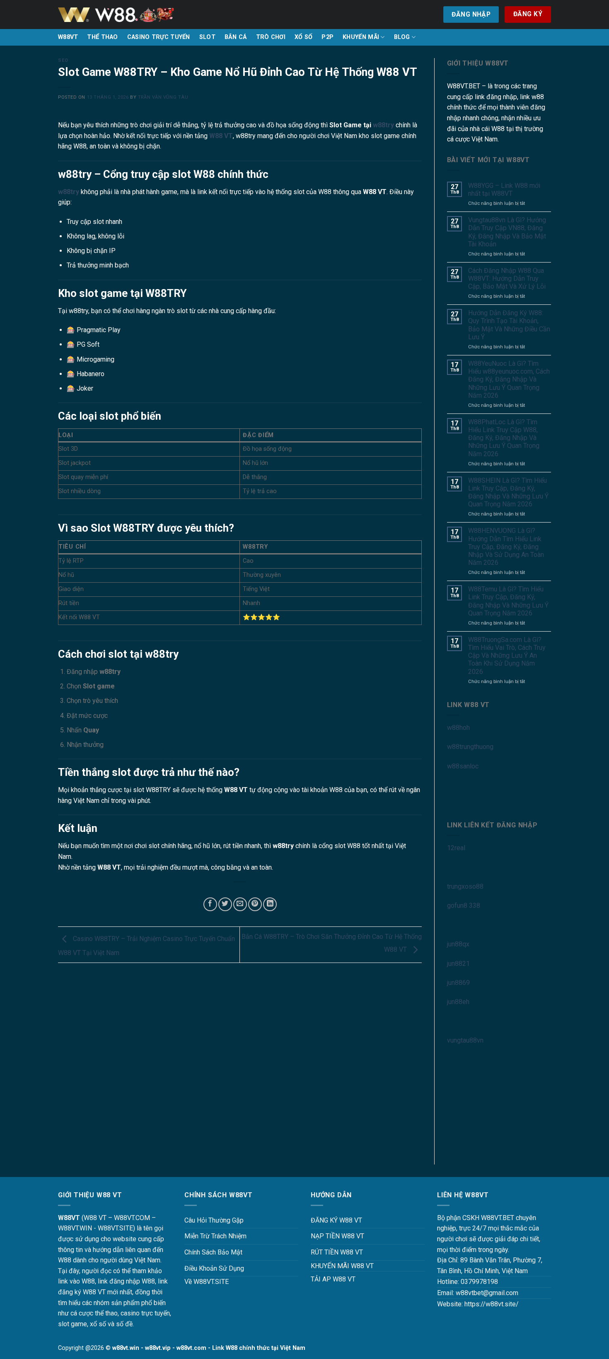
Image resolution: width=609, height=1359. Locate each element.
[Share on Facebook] (210, 904)
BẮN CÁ (236, 37)
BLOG (402, 37)
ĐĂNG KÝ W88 (332, 1220)
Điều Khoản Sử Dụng (214, 1268)
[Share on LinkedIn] (270, 904)
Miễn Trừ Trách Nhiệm (215, 1236)
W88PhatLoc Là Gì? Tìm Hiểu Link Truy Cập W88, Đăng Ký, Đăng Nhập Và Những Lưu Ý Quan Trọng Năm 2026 (503, 438)
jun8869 (458, 983)
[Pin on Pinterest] (255, 904)
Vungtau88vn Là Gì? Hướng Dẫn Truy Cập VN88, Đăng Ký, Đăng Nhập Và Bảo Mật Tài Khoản (507, 232)
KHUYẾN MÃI (361, 37)
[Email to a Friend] (240, 904)
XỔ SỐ (303, 37)
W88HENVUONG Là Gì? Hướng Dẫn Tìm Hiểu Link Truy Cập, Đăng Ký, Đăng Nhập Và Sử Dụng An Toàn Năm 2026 (506, 546)
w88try (383, 125)
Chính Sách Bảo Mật (213, 1252)
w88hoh (458, 728)
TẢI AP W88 (328, 1279)
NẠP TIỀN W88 (333, 1236)
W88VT (68, 37)
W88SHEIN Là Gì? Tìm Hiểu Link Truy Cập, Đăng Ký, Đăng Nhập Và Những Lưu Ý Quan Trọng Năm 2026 (508, 492)
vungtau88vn (465, 1040)
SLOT (207, 37)
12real (456, 848)
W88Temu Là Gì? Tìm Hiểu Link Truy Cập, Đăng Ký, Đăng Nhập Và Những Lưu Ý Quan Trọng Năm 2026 (508, 601)
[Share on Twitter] (225, 904)
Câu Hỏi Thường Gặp (214, 1220)
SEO (63, 60)
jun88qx (458, 944)
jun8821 (458, 964)
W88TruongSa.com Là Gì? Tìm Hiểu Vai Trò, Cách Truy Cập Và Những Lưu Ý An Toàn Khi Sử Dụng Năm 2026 (507, 656)
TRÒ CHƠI (270, 37)
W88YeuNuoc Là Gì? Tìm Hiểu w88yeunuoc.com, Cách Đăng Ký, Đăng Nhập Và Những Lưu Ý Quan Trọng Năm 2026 (509, 379)
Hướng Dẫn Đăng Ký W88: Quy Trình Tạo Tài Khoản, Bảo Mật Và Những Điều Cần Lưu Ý (509, 325)
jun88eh (458, 1002)
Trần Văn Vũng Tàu (163, 97)
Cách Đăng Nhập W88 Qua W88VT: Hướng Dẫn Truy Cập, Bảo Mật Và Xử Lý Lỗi (507, 278)
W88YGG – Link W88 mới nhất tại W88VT (504, 189)
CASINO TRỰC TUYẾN (158, 37)
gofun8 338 (463, 905)
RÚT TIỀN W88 (332, 1252)
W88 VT (221, 136)
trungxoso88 (465, 886)
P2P (327, 37)
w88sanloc (463, 766)
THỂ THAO (102, 37)
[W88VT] (116, 14)
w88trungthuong (470, 747)
